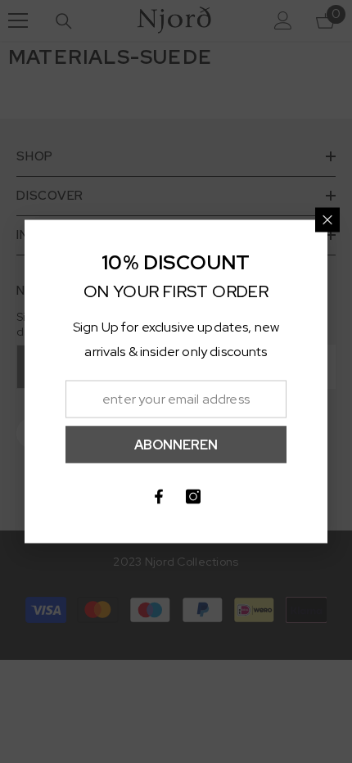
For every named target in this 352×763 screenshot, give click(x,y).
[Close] (327, 220)
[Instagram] (193, 497)
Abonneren (176, 444)
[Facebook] (159, 497)
